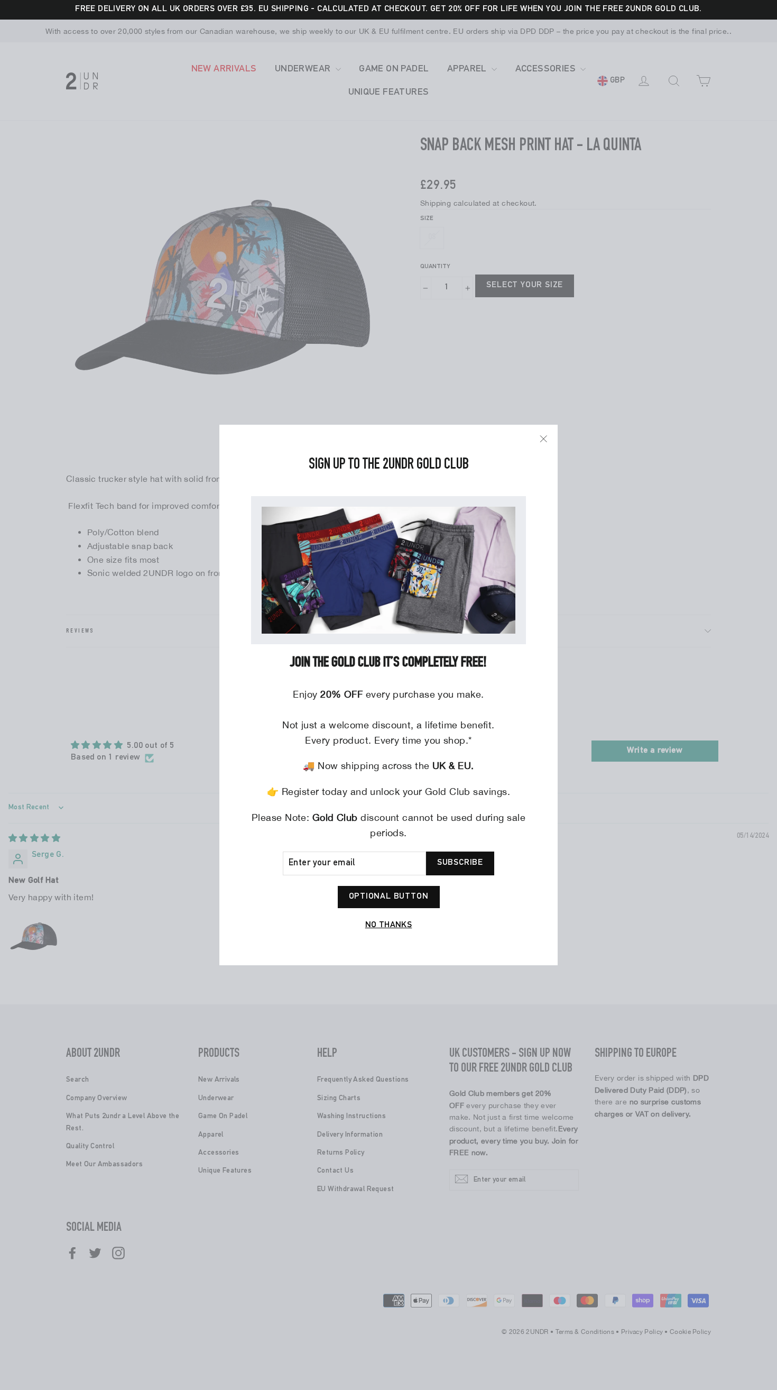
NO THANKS (388, 925)
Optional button (389, 897)
